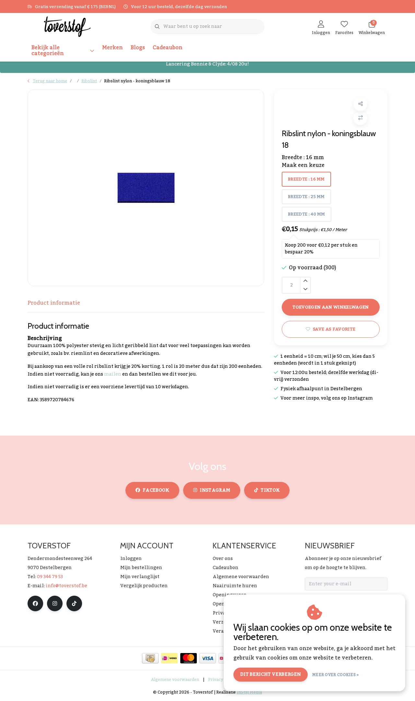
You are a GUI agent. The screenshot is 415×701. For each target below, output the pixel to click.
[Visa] (207, 658)
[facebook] (35, 603)
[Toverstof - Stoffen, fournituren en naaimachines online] (67, 26)
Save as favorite (334, 329)
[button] (360, 104)
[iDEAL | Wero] (169, 658)
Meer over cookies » (335, 675)
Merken (112, 47)
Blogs (138, 47)
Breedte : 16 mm (306, 179)
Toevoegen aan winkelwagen (330, 307)
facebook (156, 490)
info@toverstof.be (66, 585)
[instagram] (55, 603)
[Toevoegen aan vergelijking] (360, 118)
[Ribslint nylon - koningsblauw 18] (146, 187)
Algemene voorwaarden (175, 679)
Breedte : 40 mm (306, 214)
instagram (215, 490)
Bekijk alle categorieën (47, 50)
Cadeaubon (168, 47)
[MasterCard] (188, 658)
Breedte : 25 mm (306, 197)
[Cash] (150, 658)
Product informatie (54, 303)
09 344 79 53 (50, 576)
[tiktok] (74, 603)
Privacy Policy (222, 679)
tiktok (270, 490)
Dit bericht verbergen (270, 674)
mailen (112, 374)
